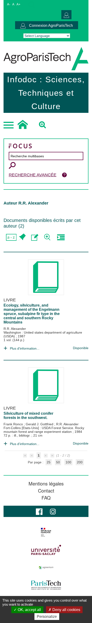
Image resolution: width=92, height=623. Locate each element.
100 (68, 462)
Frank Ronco (14, 424)
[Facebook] (39, 511)
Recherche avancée (32, 175)
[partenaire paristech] (46, 585)
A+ (19, 4)
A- (8, 4)
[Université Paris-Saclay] (46, 550)
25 (48, 462)
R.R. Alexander (15, 329)
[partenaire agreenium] (46, 567)
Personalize (47, 617)
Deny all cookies (65, 610)
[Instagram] (52, 511)
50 (58, 462)
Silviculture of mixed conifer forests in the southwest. (28, 415)
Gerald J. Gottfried (40, 424)
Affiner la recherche (47, 237)
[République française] (46, 532)
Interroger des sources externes (60, 237)
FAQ (46, 497)
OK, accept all (29, 610)
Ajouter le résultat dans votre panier (22, 237)
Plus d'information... (24, 348)
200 (80, 462)
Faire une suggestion (34, 237)
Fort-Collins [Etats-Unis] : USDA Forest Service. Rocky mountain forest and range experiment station (44, 430)
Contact (46, 490)
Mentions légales (46, 483)
